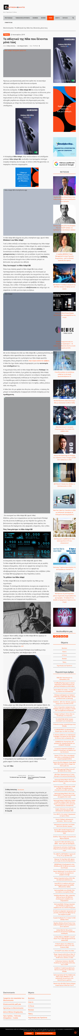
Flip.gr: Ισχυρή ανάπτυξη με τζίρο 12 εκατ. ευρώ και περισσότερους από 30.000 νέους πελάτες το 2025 (64, 955)
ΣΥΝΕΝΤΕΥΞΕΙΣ (8, 22)
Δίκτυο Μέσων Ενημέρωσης (13, 1012)
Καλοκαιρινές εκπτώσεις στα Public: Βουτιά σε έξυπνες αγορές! (64, 825)
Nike (11, 766)
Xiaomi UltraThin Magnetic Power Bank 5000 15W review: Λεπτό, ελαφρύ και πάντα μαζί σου (64, 764)
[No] (77, 1031)
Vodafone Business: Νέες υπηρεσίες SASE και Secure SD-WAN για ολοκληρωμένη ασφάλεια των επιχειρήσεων (64, 898)
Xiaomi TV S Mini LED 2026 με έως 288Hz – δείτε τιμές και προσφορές (64, 842)
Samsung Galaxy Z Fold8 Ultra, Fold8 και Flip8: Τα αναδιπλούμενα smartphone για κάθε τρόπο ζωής (64, 788)
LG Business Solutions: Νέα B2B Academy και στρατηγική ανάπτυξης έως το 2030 (64, 962)
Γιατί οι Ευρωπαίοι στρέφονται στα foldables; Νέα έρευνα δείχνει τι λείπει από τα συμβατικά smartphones (64, 708)
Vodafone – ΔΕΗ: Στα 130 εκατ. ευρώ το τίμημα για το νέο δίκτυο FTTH (64, 702)
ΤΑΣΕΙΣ (50, 18)
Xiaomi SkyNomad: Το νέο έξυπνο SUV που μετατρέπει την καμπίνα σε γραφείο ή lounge (64, 873)
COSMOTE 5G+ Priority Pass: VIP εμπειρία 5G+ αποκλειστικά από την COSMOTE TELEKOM (64, 743)
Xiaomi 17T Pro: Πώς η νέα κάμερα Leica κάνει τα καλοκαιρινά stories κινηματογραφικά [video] (64, 757)
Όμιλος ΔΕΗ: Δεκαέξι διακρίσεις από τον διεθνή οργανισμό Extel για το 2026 (64, 831)
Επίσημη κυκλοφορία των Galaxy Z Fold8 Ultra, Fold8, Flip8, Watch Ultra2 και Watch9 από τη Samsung (64, 696)
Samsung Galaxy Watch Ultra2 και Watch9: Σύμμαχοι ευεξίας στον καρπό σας (64, 781)
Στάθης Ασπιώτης (11, 45)
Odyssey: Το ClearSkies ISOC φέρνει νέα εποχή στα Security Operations (64, 860)
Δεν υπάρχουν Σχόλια (22, 45)
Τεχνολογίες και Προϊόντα (64, 665)
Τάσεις (6, 35)
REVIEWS (43, 18)
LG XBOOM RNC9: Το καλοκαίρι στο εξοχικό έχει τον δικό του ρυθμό (64, 730)
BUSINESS (35, 18)
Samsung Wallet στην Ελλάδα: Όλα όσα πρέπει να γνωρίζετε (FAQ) (64, 891)
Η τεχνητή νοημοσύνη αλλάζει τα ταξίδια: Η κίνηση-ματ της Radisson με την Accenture (64, 750)
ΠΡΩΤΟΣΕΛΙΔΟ (8, 18)
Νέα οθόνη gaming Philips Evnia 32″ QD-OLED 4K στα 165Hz (64, 770)
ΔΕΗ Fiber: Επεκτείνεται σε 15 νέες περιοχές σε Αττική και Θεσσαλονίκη (64, 775)
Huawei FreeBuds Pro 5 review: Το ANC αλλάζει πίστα (64, 918)
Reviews (64, 658)
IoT (22, 646)
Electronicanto (8, 28)
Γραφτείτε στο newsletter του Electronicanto (13, 999)
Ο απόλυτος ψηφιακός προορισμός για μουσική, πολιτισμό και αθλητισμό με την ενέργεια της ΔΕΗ (64, 912)
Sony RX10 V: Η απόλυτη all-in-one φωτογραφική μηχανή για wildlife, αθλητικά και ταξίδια (64, 885)
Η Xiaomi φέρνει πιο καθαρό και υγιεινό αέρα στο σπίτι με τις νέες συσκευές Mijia (64, 945)
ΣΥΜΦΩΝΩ (29, 1033)
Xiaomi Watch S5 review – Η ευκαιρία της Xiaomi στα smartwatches (64, 690)
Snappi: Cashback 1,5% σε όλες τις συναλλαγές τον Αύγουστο (64, 714)
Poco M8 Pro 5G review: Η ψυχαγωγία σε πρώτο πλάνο (64, 815)
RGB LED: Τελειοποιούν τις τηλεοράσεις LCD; (64, 678)
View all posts (21, 789)
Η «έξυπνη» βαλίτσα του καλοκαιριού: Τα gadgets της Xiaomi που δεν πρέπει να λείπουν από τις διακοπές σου (64, 736)
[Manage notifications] (75, 1032)
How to (64, 652)
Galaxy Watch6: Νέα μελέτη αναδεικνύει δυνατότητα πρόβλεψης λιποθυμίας (64, 931)
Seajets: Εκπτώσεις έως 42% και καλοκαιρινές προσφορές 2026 (64, 810)
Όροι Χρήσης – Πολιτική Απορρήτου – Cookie (12, 1017)
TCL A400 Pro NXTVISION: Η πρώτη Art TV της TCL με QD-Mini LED (64, 855)
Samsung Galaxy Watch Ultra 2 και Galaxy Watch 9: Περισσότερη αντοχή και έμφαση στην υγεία (64, 795)
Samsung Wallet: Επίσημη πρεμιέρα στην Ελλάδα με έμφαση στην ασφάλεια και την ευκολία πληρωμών (64, 905)
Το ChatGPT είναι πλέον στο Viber (64, 951)
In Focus (64, 655)
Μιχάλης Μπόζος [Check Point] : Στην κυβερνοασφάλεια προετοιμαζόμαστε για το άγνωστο (64, 924)
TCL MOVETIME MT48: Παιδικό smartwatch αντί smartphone (64, 720)
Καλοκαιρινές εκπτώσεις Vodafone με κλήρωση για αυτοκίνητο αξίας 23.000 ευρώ (64, 848)
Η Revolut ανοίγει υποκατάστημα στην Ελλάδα (64, 725)
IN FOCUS (65, 18)
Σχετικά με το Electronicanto (13, 1008)
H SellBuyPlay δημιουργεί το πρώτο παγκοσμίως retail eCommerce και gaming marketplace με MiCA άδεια (64, 684)
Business (64, 648)
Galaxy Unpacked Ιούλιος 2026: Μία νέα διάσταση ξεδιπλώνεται (64, 879)
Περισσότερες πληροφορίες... (45, 1033)
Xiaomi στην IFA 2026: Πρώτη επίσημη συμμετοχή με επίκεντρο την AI (64, 984)
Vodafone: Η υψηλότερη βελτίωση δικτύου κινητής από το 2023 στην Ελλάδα (64, 969)
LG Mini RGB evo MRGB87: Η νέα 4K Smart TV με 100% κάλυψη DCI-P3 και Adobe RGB (64, 938)
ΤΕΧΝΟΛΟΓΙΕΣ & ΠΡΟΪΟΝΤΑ (23, 18)
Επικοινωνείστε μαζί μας (12, 1004)
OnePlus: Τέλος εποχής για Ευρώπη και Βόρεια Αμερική (64, 837)
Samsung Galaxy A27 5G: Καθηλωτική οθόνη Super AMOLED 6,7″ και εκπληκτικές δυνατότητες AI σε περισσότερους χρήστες (64, 977)
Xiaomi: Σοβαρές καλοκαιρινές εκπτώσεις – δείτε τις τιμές (64, 820)
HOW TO (57, 18)
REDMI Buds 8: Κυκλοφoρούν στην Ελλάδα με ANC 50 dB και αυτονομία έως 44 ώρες (64, 866)
